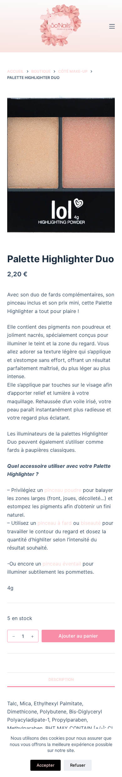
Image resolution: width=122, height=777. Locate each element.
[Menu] (112, 26)
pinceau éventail (62, 564)
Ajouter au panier (78, 636)
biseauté (91, 523)
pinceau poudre (62, 490)
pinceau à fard (55, 523)
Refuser (77, 765)
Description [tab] (61, 679)
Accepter (45, 765)
